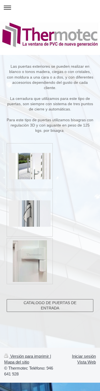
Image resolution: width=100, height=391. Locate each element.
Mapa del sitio (16, 362)
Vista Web (86, 362)
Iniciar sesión (84, 356)
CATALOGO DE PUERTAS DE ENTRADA (50, 305)
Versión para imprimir (29, 356)
